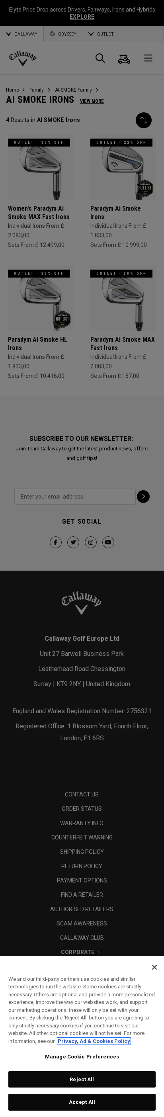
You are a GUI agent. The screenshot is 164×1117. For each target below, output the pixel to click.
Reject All (82, 1079)
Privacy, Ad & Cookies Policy (94, 1041)
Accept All (82, 1102)
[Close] (154, 967)
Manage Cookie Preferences (82, 1057)
